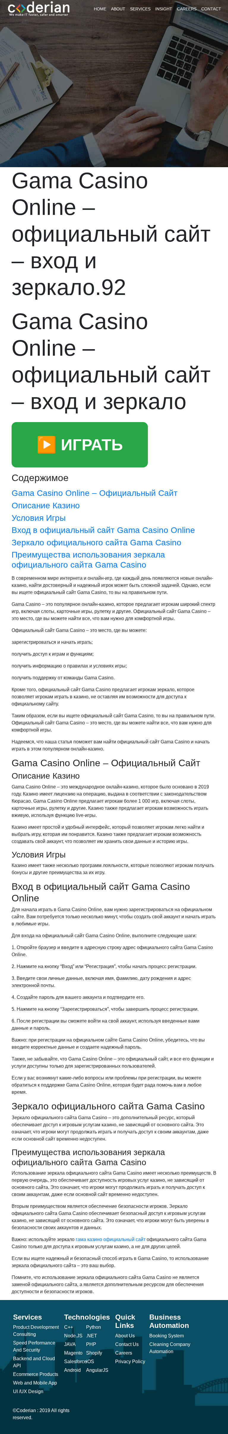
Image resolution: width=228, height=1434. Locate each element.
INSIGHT (163, 9)
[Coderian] (38, 8)
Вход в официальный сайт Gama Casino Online (103, 530)
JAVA (70, 1344)
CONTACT (211, 9)
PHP (91, 1344)
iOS (90, 1361)
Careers (123, 1352)
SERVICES (140, 9)
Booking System (166, 1335)
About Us (125, 1335)
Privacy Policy (130, 1361)
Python (93, 1327)
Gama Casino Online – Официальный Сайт (95, 493)
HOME (100, 9)
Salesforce (75, 1361)
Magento (73, 1352)
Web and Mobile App (35, 1382)
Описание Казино (46, 505)
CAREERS (187, 9)
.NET (91, 1335)
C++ (68, 1327)
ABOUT (118, 9)
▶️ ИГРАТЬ (80, 444)
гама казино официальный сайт (110, 1239)
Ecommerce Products (35, 1374)
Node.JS (73, 1335)
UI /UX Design (28, 1391)
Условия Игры (39, 518)
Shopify (94, 1352)
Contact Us (127, 1344)
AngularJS (97, 1370)
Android (72, 1370)
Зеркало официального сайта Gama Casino (96, 542)
